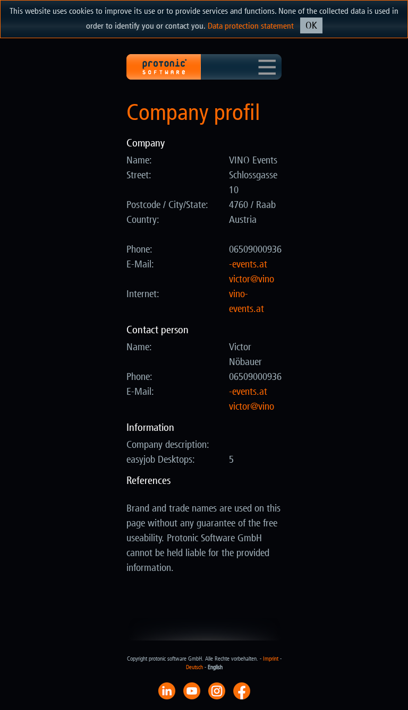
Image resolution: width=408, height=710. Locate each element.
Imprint (270, 658)
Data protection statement (251, 26)
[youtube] (191, 690)
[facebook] (241, 690)
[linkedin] (166, 690)
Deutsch (194, 667)
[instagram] (216, 690)
